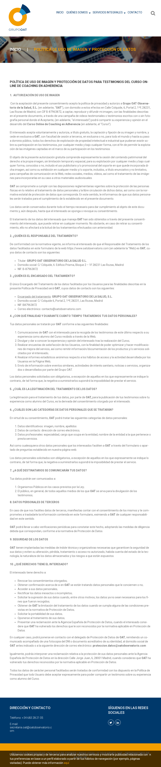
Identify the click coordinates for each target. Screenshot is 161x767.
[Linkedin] (118, 722)
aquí (66, 762)
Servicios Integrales (108, 12)
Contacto (135, 12)
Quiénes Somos (77, 12)
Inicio (60, 12)
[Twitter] (111, 722)
